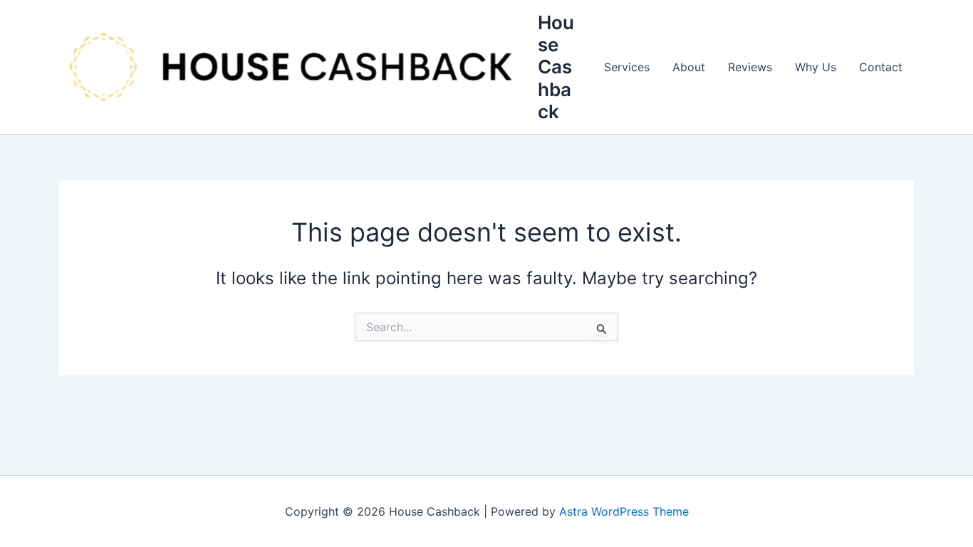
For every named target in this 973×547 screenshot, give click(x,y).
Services (627, 67)
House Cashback (556, 67)
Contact (880, 67)
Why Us (815, 67)
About (688, 67)
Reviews (750, 67)
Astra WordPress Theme (624, 511)
